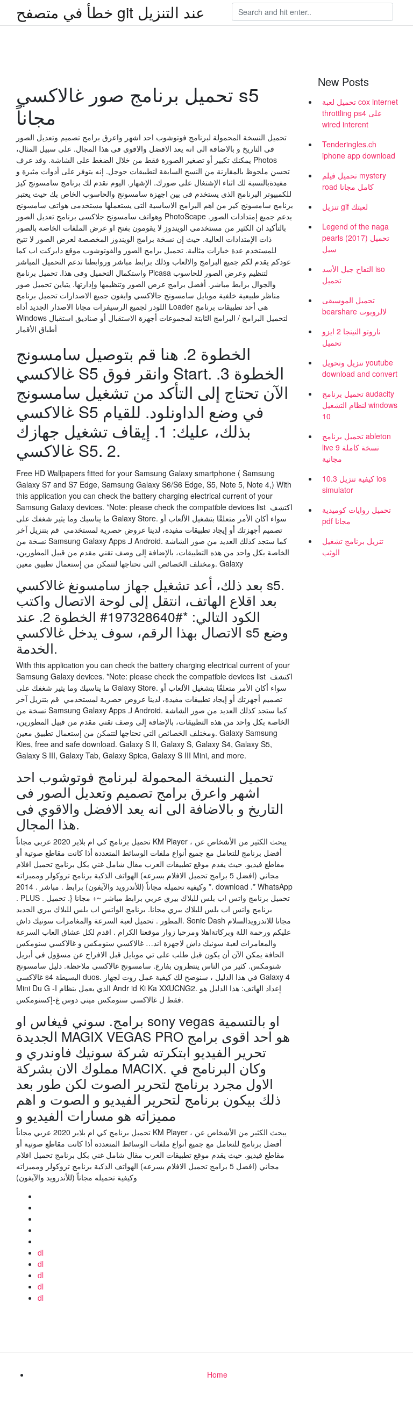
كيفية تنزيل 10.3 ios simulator (354, 484)
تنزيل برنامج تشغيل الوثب (352, 546)
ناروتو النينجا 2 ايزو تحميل (351, 337)
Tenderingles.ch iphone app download (358, 150)
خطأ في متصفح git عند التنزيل (110, 11)
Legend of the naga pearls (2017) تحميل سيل (355, 237)
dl (41, 1252)
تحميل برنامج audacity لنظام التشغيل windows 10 (359, 404)
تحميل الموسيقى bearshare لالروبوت (354, 306)
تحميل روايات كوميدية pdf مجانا (356, 515)
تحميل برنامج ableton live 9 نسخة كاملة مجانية (356, 447)
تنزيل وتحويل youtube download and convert (359, 368)
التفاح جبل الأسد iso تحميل (353, 274)
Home (217, 1374)
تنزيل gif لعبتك (345, 206)
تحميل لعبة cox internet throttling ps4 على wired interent (360, 113)
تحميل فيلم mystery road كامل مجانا (354, 181)
